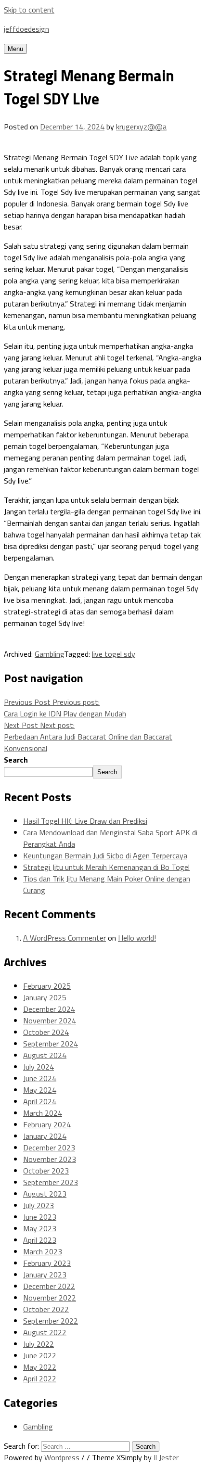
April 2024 (39, 1101)
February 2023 (47, 1263)
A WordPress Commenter (64, 938)
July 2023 (38, 1205)
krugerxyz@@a (141, 126)
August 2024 (44, 1055)
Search (16, 759)
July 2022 (38, 1344)
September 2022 (50, 1321)
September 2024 (50, 1043)
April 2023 (39, 1240)
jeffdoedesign (26, 29)
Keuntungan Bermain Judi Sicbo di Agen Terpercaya (105, 855)
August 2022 (44, 1332)
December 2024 (49, 1009)
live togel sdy (113, 654)
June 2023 (39, 1217)
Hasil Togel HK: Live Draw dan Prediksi (85, 821)
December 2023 (49, 1147)
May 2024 (39, 1090)
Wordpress (61, 1457)
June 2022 (39, 1355)
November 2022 (49, 1297)
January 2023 (44, 1274)
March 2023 (42, 1251)
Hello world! (137, 938)
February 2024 (47, 1124)
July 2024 (38, 1066)
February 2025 (47, 986)
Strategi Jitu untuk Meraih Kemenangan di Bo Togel (106, 867)
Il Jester (166, 1457)
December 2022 (49, 1286)
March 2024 (42, 1113)
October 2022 (46, 1309)
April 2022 (39, 1378)
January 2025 (44, 997)
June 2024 (39, 1078)
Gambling (49, 654)
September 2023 (50, 1182)
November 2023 (49, 1159)
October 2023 (46, 1170)
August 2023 (44, 1193)
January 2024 (44, 1136)
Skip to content (29, 9)
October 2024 (46, 1032)
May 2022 (39, 1367)
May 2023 (39, 1228)
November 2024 (49, 1020)
